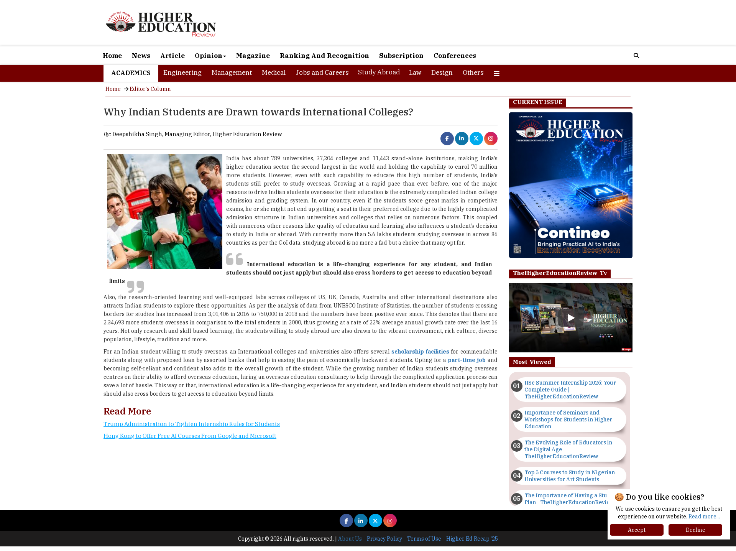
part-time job (467, 360)
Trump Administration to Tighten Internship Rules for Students (192, 424)
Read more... (704, 516)
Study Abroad (379, 72)
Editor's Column (150, 89)
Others (473, 72)
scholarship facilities (420, 351)
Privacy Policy (384, 538)
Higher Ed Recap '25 (472, 538)
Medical (274, 72)
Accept (637, 529)
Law (415, 72)
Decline (695, 529)
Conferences (455, 55)
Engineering (182, 72)
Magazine (253, 55)
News (141, 55)
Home (112, 55)
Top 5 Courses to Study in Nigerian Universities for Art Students (569, 476)
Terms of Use (424, 538)
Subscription (401, 55)
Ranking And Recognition (324, 55)
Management (232, 72)
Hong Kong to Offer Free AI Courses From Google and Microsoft (190, 435)
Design (442, 72)
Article (172, 55)
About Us (350, 538)
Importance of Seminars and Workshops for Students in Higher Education (568, 419)
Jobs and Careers (322, 72)
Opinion (208, 55)
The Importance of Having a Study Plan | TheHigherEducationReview (569, 499)
